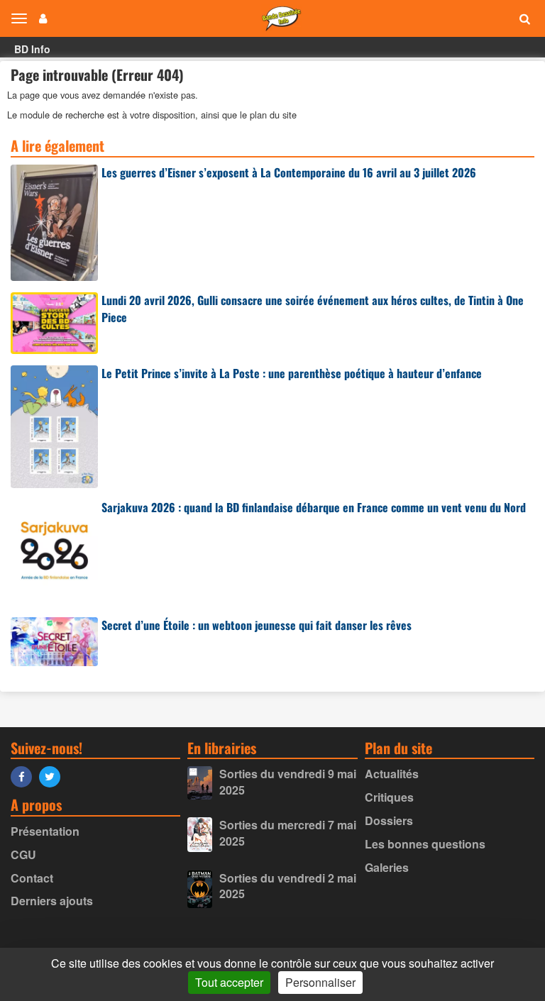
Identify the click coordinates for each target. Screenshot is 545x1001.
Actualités (392, 773)
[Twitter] (53, 776)
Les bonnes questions (425, 844)
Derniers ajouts (52, 900)
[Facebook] (25, 776)
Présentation (45, 831)
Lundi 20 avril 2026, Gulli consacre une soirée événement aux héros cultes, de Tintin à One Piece (312, 309)
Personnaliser (320, 982)
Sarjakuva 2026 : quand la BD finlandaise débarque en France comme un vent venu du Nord (313, 507)
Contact (32, 878)
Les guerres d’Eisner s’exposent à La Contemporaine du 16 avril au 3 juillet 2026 (288, 172)
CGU (23, 854)
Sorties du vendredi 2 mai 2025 (287, 886)
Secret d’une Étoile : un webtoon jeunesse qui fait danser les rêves (256, 625)
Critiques (389, 797)
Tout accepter (229, 982)
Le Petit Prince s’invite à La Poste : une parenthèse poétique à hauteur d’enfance (291, 373)
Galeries (387, 867)
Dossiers (389, 820)
